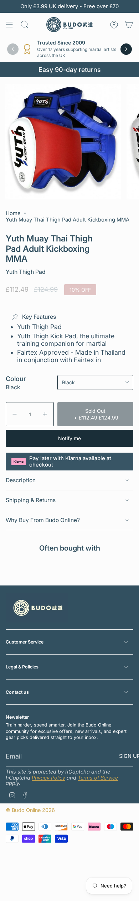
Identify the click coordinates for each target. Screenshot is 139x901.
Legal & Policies (22, 667)
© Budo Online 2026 (30, 810)
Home (13, 213)
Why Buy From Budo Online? (43, 520)
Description (21, 480)
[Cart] (129, 24)
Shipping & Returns (31, 500)
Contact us (17, 692)
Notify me (69, 438)
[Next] (126, 49)
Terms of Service (98, 778)
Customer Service (24, 642)
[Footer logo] (37, 607)
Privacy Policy (48, 778)
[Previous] (13, 49)
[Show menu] (9, 24)
